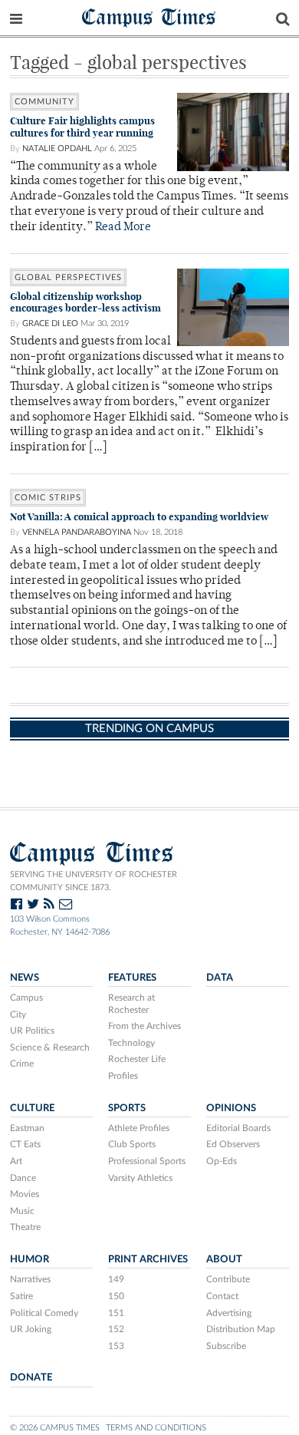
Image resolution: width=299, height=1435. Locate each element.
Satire (21, 1296)
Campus (26, 997)
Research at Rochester (131, 1003)
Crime (22, 1063)
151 (116, 1313)
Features (132, 977)
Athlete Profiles (138, 1128)
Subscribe (226, 1346)
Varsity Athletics (140, 1178)
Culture (32, 1108)
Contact (222, 1296)
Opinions (231, 1108)
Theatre (25, 1227)
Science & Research (50, 1047)
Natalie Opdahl (57, 148)
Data (219, 977)
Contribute (228, 1279)
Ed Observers (233, 1144)
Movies (24, 1194)
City (18, 1014)
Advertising (228, 1313)
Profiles (123, 1075)
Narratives (30, 1279)
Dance (23, 1178)
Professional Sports (147, 1161)
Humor (29, 1259)
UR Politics (32, 1030)
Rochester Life (137, 1059)
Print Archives (148, 1259)
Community (44, 101)
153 (116, 1346)
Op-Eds (221, 1161)
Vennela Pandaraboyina (76, 532)
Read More (123, 227)
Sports (127, 1108)
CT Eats (25, 1144)
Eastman (27, 1128)
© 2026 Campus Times (55, 1427)
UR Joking (30, 1329)
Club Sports (132, 1144)
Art (16, 1161)
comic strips (48, 497)
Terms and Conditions (156, 1427)
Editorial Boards (238, 1128)
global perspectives (68, 277)
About (224, 1259)
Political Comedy (44, 1313)
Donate (31, 1377)
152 (116, 1329)
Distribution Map (240, 1329)
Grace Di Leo (50, 323)
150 (116, 1296)
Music (22, 1211)
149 (116, 1279)
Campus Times (149, 16)
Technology (131, 1042)
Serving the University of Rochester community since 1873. (93, 881)
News (24, 977)
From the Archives (144, 1026)
